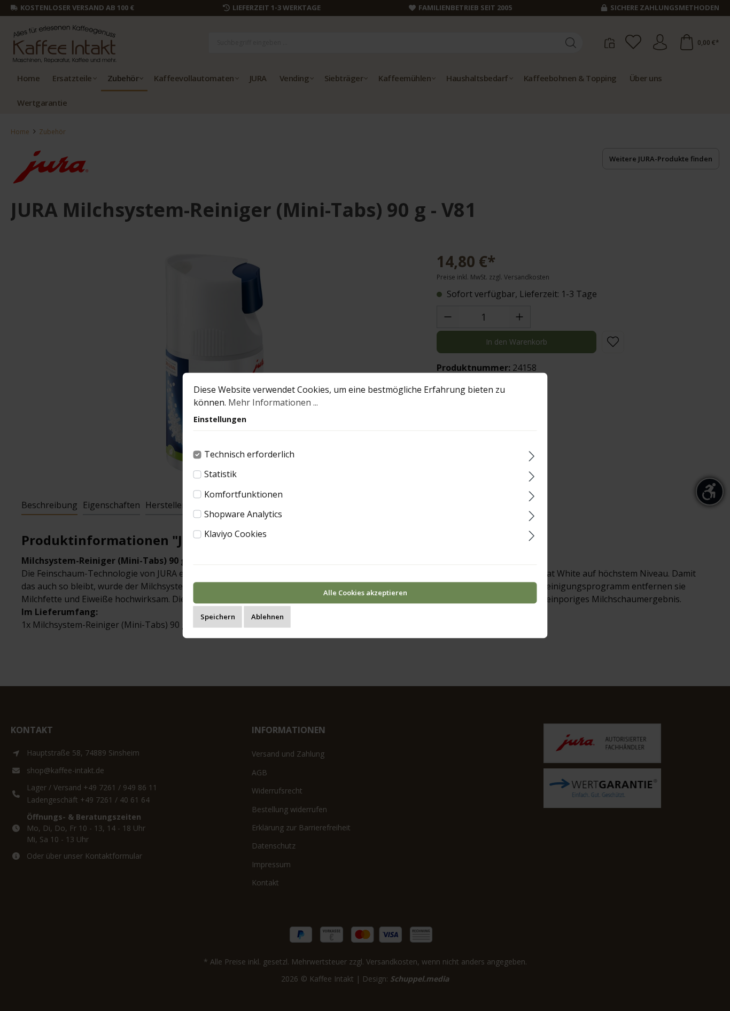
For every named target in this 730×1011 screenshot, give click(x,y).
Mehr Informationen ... (273, 402)
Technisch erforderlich (249, 454)
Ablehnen (267, 617)
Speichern (217, 617)
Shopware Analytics (243, 514)
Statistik (220, 474)
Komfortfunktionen (243, 494)
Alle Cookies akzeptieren (365, 593)
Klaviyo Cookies (235, 534)
